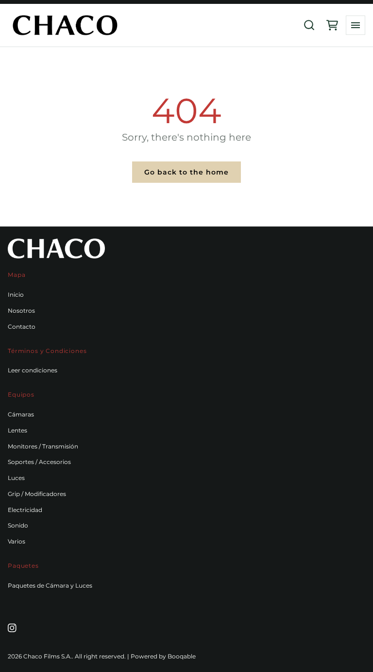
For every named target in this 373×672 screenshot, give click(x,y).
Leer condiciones (32, 370)
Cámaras (21, 414)
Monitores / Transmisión (43, 446)
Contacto (21, 326)
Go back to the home (186, 172)
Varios (16, 541)
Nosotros (21, 310)
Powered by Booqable (163, 656)
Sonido (18, 525)
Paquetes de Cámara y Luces (50, 585)
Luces (16, 477)
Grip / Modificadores (37, 493)
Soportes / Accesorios (39, 461)
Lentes (17, 430)
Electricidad (25, 509)
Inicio (16, 294)
